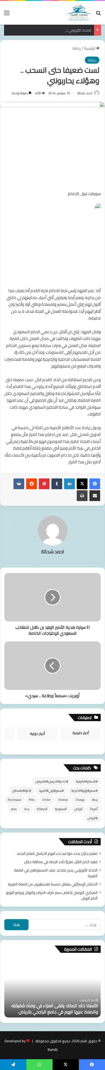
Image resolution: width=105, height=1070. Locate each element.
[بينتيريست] (44, 483)
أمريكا (94, 809)
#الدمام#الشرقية (87, 781)
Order (46, 800)
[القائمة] (6, 15)
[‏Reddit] (31, 483)
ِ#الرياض (93, 818)
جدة (26, 809)
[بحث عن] (98, 15)
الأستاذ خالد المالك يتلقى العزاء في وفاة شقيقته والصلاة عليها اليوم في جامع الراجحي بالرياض (54, 1009)
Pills (32, 800)
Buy (95, 800)
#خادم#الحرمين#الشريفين (51, 781)
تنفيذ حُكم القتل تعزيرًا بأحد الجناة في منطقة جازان (60, 861)
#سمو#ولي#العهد (51, 790)
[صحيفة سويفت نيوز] (79, 13)
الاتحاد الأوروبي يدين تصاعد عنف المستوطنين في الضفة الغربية (55, 873)
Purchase (14, 800)
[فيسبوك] (94, 483)
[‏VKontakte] (18, 483)
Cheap (80, 800)
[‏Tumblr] (56, 483)
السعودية (61, 809)
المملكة (42, 809)
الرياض (78, 809)
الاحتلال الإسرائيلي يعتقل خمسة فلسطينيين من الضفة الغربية (52, 884)
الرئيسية (90, 48)
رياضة (76, 48)
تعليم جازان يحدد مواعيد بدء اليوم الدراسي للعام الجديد (57, 853)
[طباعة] (82, 495)
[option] (52, 987)
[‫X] (82, 483)
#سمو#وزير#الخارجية (84, 790)
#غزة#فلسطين (21, 790)
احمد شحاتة (84, 93)
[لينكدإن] (69, 483)
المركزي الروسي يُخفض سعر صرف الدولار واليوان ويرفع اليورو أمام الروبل (51, 895)
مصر (14, 809)
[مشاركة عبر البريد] (94, 495)
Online (63, 800)
